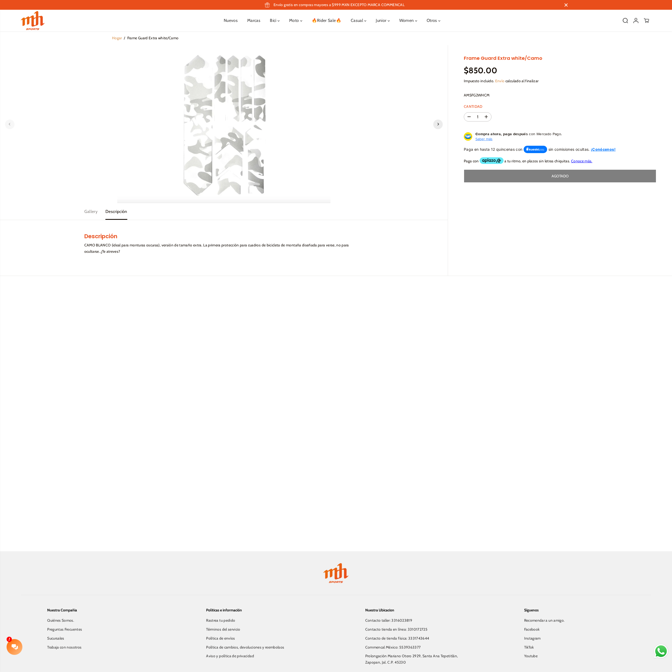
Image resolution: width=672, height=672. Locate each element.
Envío (500, 81)
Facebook (532, 629)
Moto (294, 20)
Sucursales (55, 638)
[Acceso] (636, 20)
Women (407, 20)
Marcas (253, 20)
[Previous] (9, 124)
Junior (381, 20)
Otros (432, 20)
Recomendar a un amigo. (544, 620)
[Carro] (646, 20)
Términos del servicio (223, 629)
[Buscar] (625, 20)
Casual (357, 20)
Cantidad (473, 106)
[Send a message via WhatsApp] (661, 651)
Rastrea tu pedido (220, 620)
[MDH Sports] (33, 20)
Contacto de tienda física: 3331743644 (397, 638)
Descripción (116, 211)
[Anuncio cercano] (566, 5)
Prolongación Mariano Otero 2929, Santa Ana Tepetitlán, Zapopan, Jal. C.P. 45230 (411, 659)
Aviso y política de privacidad (230, 656)
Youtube (531, 656)
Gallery (91, 211)
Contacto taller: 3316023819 (388, 620)
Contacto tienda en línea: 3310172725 (396, 629)
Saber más (484, 139)
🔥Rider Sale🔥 (326, 20)
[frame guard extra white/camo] (224, 124)
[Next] (438, 124)
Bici (273, 20)
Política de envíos (220, 638)
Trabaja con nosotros (64, 647)
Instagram (532, 638)
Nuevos (231, 20)
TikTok (529, 647)
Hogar (117, 38)
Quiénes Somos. (60, 620)
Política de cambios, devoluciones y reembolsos (245, 647)
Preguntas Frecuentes (64, 629)
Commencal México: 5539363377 (393, 647)
